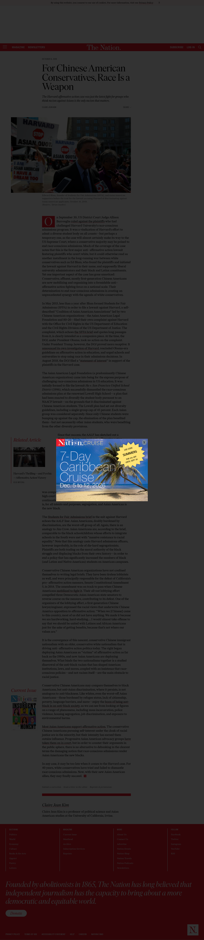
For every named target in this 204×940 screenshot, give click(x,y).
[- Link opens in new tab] (102, 470)
